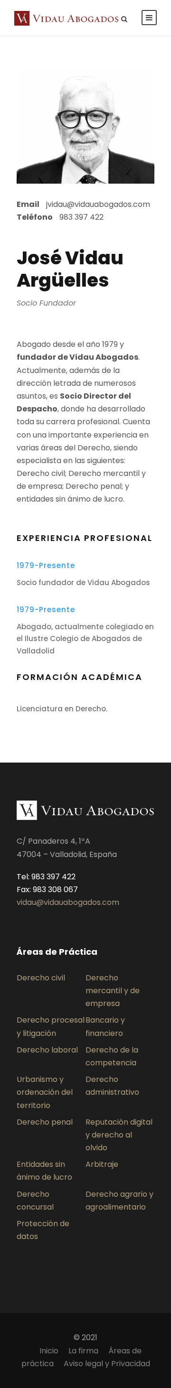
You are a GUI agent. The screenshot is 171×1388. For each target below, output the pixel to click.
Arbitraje (102, 1164)
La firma (83, 1350)
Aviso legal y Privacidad (107, 1363)
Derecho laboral (47, 1049)
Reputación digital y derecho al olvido (119, 1135)
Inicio (48, 1350)
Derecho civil (41, 977)
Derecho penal (45, 1122)
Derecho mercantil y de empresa (113, 990)
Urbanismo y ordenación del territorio (45, 1092)
